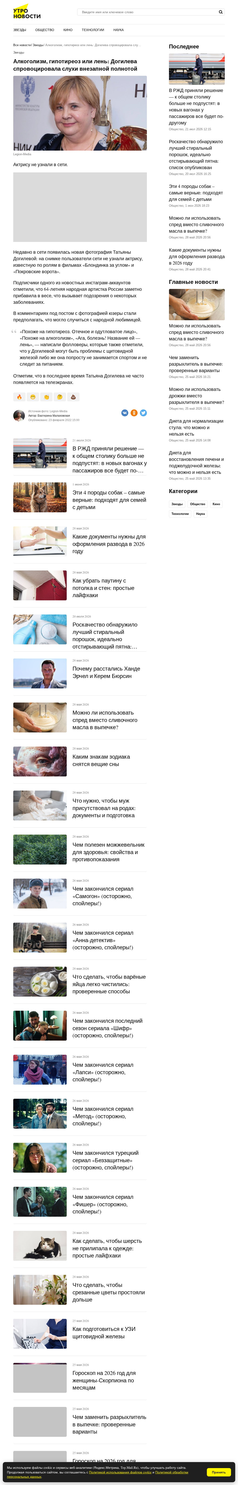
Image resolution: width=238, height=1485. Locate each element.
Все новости (22, 45)
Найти (221, 12)
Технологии (93, 30)
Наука (118, 30)
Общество (44, 30)
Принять (219, 1472)
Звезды (19, 30)
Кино (68, 30)
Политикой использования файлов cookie (120, 1472)
